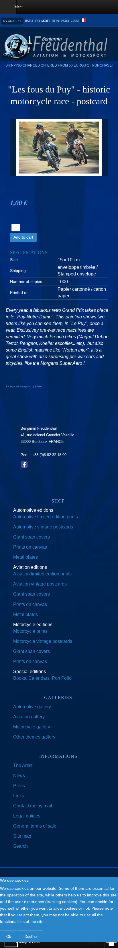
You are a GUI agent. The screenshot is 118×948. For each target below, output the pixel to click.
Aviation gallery (29, 716)
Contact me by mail (32, 805)
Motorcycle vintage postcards (42, 641)
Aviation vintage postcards (40, 583)
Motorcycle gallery (31, 726)
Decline (31, 936)
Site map (22, 836)
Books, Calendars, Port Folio (42, 678)
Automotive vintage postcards (43, 526)
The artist (42, 21)
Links (75, 21)
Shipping (18, 270)
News (56, 21)
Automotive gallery (32, 706)
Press (65, 21)
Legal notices (26, 815)
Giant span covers (31, 537)
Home (29, 21)
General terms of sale (34, 826)
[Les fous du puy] (59, 147)
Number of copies (26, 281)
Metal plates (25, 557)
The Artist (22, 765)
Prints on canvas (30, 547)
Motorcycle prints (30, 631)
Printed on (19, 292)
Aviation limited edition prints (42, 573)
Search (20, 846)
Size (14, 259)
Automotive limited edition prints (45, 516)
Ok (8, 936)
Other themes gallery (34, 736)
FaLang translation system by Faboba (24, 386)
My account (12, 21)
